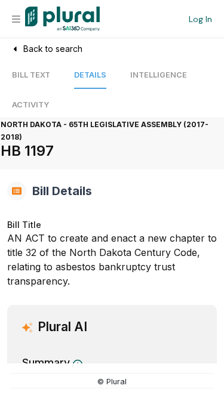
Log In (200, 19)
